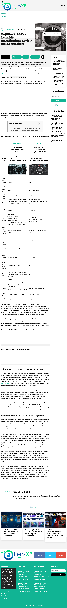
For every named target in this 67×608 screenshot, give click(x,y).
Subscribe (61, 552)
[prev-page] (13, 17)
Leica (14, 73)
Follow (50, 552)
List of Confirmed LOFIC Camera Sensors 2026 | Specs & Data (58, 82)
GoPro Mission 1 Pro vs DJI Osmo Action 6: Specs (57, 140)
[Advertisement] (25, 99)
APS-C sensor (5, 383)
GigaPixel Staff (10, 29)
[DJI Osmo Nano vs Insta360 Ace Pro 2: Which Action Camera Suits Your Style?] (55, 520)
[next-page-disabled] (65, 17)
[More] (42, 57)
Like (40, 552)
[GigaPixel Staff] (3, 29)
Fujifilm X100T (17, 143)
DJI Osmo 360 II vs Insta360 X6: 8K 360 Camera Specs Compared (58, 62)
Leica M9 (39, 143)
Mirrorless (39, 47)
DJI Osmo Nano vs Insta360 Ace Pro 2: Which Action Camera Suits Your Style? (58, 76)
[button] (63, 6)
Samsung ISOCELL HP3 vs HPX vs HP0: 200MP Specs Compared (58, 69)
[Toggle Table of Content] (39, 123)
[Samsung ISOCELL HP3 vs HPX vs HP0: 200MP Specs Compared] (33, 520)
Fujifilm (3, 73)
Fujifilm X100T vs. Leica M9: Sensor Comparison (26, 128)
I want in (58, 100)
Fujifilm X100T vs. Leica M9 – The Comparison (22, 126)
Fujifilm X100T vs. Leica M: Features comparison (26, 130)
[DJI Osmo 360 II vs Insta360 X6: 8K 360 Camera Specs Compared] (11, 520)
